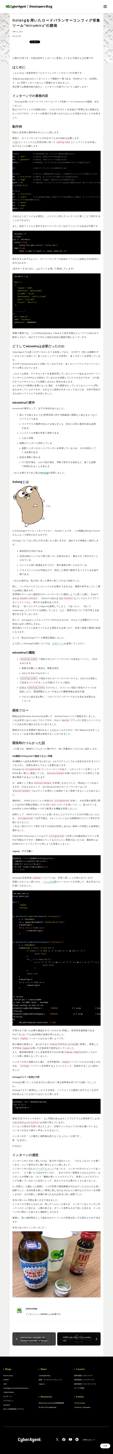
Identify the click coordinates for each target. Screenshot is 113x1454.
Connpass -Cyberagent (82, 1407)
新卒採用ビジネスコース (83, 1375)
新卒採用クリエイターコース (85, 1384)
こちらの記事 (49, 881)
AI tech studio (8, 1375)
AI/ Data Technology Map (47, 1407)
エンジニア (16, 36)
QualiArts (6, 1405)
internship (31, 1308)
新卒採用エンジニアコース (84, 1380)
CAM (4, 1384)
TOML (15, 142)
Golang (44, 472)
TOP (105, 1445)
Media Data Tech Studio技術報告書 (51, 1403)
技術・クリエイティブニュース (50, 1380)
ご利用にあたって (88, 1440)
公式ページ (58, 643)
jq (37, 268)
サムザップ (7, 1396)
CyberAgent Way (44, 1375)
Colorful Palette (8, 1392)
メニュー (105, 5)
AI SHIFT (6, 1380)
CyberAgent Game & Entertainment (15, 1388)
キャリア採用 (79, 1388)
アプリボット (8, 1401)
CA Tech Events (79, 1403)
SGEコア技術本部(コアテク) (13, 1409)
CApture (42, 1384)
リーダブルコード (45, 1168)
